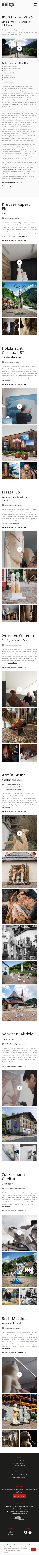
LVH (24, 1506)
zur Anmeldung (19, 1496)
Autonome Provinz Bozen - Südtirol (19, 1511)
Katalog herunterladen (10, 182)
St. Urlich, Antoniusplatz (13, 784)
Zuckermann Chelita (10, 80)
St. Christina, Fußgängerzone (15, 1044)
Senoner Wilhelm (9, 73)
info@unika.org (22, 1477)
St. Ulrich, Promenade (12, 218)
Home (3, 11)
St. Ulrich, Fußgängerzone (13, 505)
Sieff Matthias (9, 82)
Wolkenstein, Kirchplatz (13, 789)
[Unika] (8, 4)
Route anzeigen (7, 186)
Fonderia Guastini (12, 1506)
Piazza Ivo (7, 71)
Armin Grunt (8, 75)
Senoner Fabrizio (9, 77)
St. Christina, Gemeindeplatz (14, 787)
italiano (10, 1532)
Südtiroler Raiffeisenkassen (23, 1507)
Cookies (11, 1550)
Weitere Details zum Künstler (12, 240)
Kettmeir (24, 1513)
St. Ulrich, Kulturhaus (12, 362)
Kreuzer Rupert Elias (10, 66)
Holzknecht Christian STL (12, 68)
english (10, 1534)
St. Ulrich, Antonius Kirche (13, 645)
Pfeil (20, 1506)
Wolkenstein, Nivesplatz (13, 1328)
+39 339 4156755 (22, 1475)
